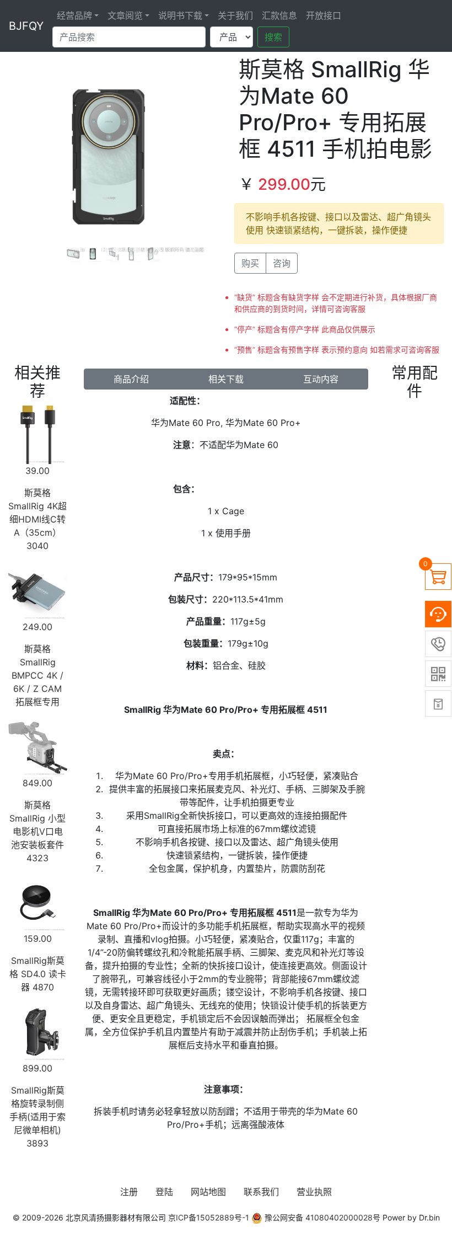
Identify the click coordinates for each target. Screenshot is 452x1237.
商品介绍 (131, 379)
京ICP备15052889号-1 (208, 1217)
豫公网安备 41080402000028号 (321, 1217)
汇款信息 (279, 15)
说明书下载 (180, 15)
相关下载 (226, 379)
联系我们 (261, 1191)
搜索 (273, 36)
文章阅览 (125, 15)
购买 (250, 263)
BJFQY (26, 26)
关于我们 (235, 15)
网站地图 (208, 1191)
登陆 (164, 1191)
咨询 (281, 263)
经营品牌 (74, 15)
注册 (129, 1191)
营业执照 (314, 1191)
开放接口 (323, 15)
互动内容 (320, 379)
